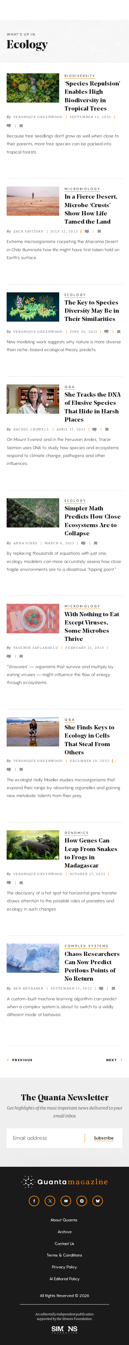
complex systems (86, 946)
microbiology (82, 189)
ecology (75, 295)
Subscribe (104, 1137)
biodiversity (80, 76)
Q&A (69, 387)
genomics (76, 833)
